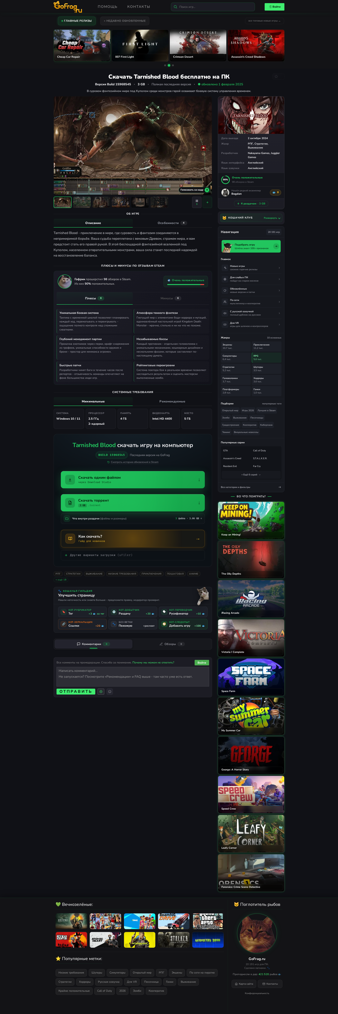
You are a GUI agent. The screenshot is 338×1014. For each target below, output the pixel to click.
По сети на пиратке (202, 972)
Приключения (152, 573)
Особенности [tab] (171, 223)
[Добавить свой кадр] (207, 202)
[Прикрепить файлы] (101, 692)
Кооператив (249, 424)
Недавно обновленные (126, 21)
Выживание (255, 147)
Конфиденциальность (257, 993)
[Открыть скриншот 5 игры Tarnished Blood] (140, 202)
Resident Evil (230, 466)
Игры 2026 (248, 410)
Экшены (177, 972)
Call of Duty (259, 450)
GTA (225, 450)
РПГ (250, 144)
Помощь (108, 6)
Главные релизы (78, 21)
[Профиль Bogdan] (225, 192)
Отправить (75, 691)
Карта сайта (246, 984)
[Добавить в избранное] (278, 76)
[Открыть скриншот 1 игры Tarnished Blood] (63, 202)
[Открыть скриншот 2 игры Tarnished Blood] (82, 202)
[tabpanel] (133, 244)
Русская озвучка (109, 982)
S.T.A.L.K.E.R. (260, 458)
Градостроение (230, 424)
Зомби (225, 417)
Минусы (170, 298)
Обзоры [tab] (173, 644)
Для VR (132, 982)
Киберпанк (266, 424)
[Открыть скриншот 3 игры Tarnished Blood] (101, 202)
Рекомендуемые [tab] (172, 401)
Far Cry (257, 466)
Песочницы (256, 417)
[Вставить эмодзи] (110, 691)
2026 (122, 991)
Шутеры (97, 972)
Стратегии (261, 144)
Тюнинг (226, 432)
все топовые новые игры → (264, 20)
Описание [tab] (93, 223)
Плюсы (93, 298)
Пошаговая (175, 573)
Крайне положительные (74, 991)
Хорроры (85, 982)
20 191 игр (274, 232)
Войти (276, 7)
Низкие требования (122, 573)
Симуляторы (117, 972)
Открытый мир (230, 410)
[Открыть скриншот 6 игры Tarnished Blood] (159, 202)
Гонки (169, 982)
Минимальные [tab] (93, 401)
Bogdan (236, 194)
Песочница (151, 982)
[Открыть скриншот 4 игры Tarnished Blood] (121, 202)
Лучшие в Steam (267, 410)
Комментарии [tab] (94, 644)
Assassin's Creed (232, 458)
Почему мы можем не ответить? (153, 662)
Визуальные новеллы (246, 432)
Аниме (193, 573)
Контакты (138, 6)
